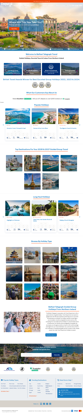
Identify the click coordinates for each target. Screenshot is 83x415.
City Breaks (3, 386)
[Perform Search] (67, 5)
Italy (30, 383)
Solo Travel (3, 383)
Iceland (30, 386)
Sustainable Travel (31, 410)
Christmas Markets (21, 386)
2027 (19, 131)
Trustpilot (2, 102)
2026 (15, 131)
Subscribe (57, 355)
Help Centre (50, 5)
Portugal (31, 390)
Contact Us (59, 383)
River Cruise (11, 383)
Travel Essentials (69, 386)
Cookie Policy (49, 410)
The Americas (49, 393)
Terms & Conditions (38, 410)
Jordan (38, 390)
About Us (44, 5)
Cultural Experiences (13, 386)
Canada (39, 392)
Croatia (38, 383)
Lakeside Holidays (13, 388)
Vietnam (31, 388)
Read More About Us (51, 335)
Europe (47, 383)
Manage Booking (77, 383)
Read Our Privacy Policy (42, 359)
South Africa (40, 386)
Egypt (30, 392)
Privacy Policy (44, 410)
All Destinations (32, 396)
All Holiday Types (5, 391)
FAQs (58, 386)
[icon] (49, 1)
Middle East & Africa (49, 386)
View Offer (14, 29)
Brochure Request (78, 386)
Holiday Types (28, 5)
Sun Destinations (4, 388)
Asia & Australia (48, 390)
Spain (38, 388)
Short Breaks (20, 383)
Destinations (17, 5)
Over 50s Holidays (21, 388)
